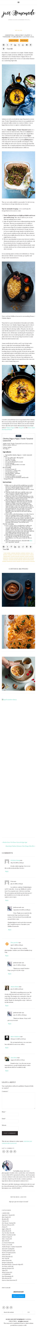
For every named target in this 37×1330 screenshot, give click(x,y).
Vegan (32, 554)
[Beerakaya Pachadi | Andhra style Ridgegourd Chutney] (18, 606)
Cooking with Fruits (7, 1250)
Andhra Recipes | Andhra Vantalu (20, 553)
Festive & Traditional (7, 1252)
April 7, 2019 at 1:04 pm (17, 945)
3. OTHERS (5, 1274)
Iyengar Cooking (6, 1262)
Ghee (31, 540)
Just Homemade (18, 16)
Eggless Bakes (5, 1229)
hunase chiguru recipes (15, 559)
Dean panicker (14, 942)
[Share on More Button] (3, 48)
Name (4, 1112)
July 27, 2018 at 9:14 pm (17, 883)
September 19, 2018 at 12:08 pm (21, 910)
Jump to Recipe (14, 40)
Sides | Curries (6, 1239)
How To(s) (4, 1258)
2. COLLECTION (6, 1242)
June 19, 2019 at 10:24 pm (20, 1015)
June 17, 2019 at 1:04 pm (19, 965)
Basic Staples (5, 1217)
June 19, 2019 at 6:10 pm (17, 989)
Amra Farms (14, 1057)
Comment (5, 1091)
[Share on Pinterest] (11, 546)
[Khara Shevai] (18, 648)
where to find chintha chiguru (26, 561)
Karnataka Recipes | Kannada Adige (11, 1264)
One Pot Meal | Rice (7, 1233)
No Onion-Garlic (25, 554)
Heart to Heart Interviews (8, 1280)
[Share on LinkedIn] (15, 546)
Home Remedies (6, 1256)
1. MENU (4, 1213)
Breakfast (4, 1219)
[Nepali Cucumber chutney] (18, 699)
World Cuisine (6, 1272)
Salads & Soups (6, 1237)
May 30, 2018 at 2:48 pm (17, 862)
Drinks (4, 1227)
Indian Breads (5, 1231)
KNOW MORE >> (17, 1188)
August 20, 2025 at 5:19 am (18, 1060)
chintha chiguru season (16, 558)
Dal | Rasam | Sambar (7, 1223)
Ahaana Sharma (15, 986)
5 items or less (6, 1244)
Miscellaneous (6, 1278)
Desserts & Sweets (7, 1225)
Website (4, 1125)
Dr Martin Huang (15, 860)
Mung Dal (21, 427)
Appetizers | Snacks (7, 1215)
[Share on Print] (19, 546)
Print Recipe (24, 40)
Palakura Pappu (10, 427)
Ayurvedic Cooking (7, 1248)
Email (4, 1118)
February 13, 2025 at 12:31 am (18, 1039)
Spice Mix (4, 1240)
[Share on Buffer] (26, 546)
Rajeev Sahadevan (15, 1036)
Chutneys (4, 1221)
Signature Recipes (6, 1268)
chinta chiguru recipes (17, 556)
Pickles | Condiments (7, 1235)
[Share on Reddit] (23, 546)
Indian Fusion (5, 1260)
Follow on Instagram (18, 1296)
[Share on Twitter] (7, 546)
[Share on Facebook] (3, 546)
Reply (6, 871)
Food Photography (6, 1276)
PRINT (18, 436)
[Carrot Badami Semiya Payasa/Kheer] (18, 690)
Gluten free (16, 554)
